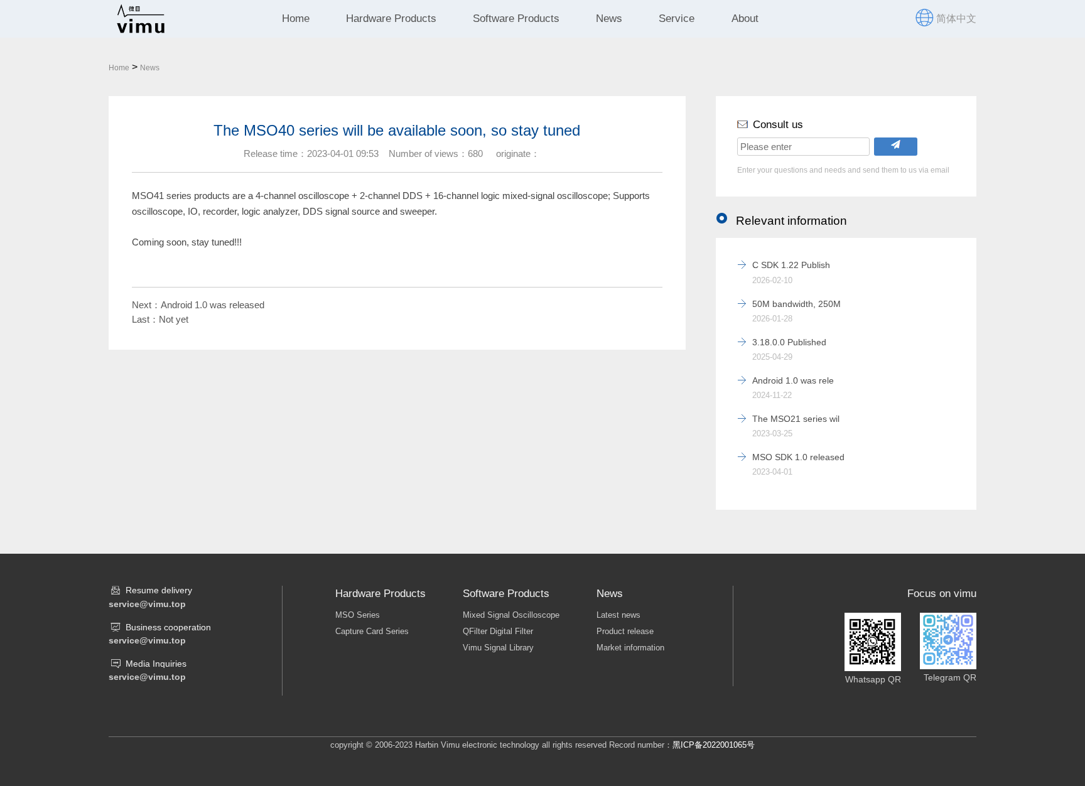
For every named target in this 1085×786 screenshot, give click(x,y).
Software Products (516, 18)
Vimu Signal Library (498, 647)
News (609, 18)
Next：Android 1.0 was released (198, 304)
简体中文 (956, 18)
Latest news (618, 615)
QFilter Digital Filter (498, 631)
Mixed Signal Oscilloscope (511, 615)
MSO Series (357, 615)
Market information (630, 647)
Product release (625, 631)
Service (676, 18)
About (744, 18)
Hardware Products (391, 18)
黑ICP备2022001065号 (713, 745)
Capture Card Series (372, 631)
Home (296, 18)
